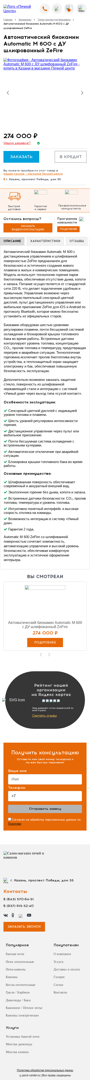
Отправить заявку (45, 809)
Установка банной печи (22, 1036)
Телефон (16, 788)
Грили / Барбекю (18, 992)
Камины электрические (22, 1015)
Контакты (60, 992)
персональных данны (45, 1070)
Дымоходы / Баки (18, 1000)
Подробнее (68, 229)
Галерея (59, 977)
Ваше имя (17, 771)
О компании (62, 954)
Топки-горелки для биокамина (54, 19)
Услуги (58, 962)
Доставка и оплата (67, 969)
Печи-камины (15, 969)
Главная (7, 19)
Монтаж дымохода (19, 1044)
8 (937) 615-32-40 (18, 906)
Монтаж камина (17, 1052)
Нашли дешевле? (17, 143)
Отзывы (76, 241)
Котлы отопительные (20, 985)
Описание (12, 241)
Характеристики (45, 241)
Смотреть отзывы (44, 715)
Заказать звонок (24, 927)
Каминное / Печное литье (24, 1008)
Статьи (58, 985)
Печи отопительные (20, 962)
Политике (14, 823)
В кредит (71, 156)
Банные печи (15, 954)
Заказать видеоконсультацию (28, 228)
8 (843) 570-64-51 (18, 899)
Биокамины (25, 19)
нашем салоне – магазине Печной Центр (33, 173)
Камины (11, 977)
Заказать (21, 156)
